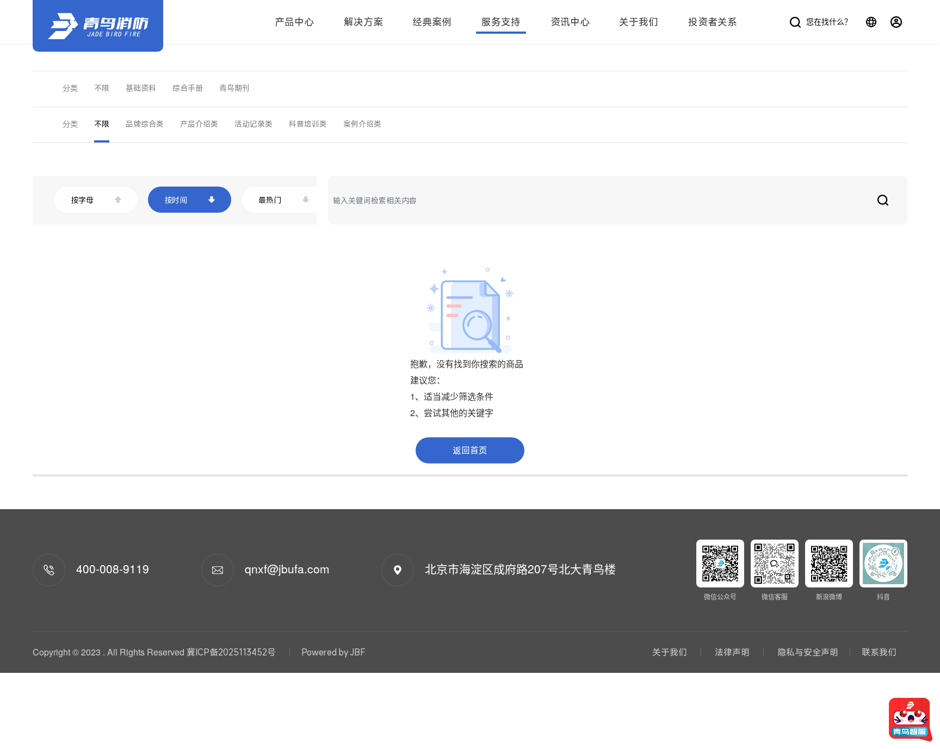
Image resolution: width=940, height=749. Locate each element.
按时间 (175, 200)
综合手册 (187, 88)
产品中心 (294, 21)
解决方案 (363, 21)
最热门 (269, 200)
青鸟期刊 (234, 88)
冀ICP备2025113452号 (231, 652)
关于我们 (638, 21)
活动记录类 (253, 124)
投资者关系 (712, 21)
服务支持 (501, 21)
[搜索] (882, 200)
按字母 (82, 200)
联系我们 (879, 652)
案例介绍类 (362, 124)
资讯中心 (570, 21)
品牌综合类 (145, 124)
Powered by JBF (333, 652)
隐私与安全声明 (806, 652)
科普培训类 (308, 124)
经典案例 (432, 21)
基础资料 (141, 88)
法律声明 (732, 652)
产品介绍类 (199, 124)
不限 (101, 88)
